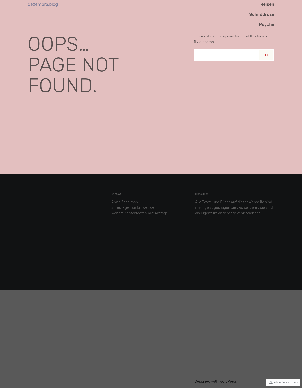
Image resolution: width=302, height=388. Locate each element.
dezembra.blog (43, 4)
